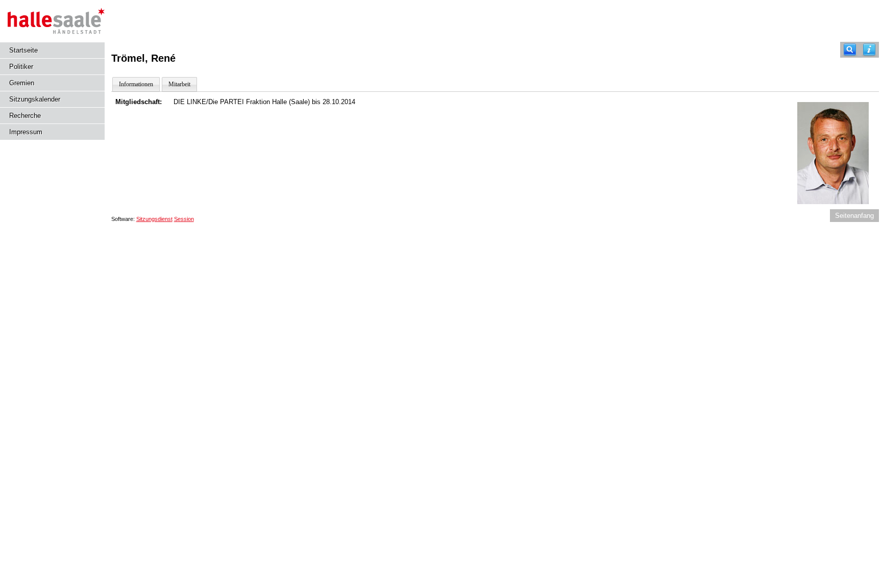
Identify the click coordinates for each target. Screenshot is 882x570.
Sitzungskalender (34, 99)
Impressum (25, 132)
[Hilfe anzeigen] (869, 50)
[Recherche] (850, 50)
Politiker (21, 66)
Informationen (136, 84)
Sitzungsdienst (154, 219)
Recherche (25, 115)
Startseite (23, 50)
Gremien (21, 83)
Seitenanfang (854, 215)
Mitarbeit (179, 84)
